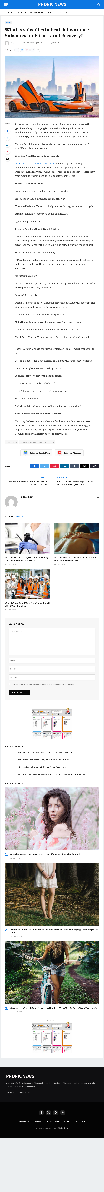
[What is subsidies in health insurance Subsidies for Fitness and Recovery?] (52, 87)
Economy (21, 12)
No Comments (43, 43)
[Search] (98, 4)
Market (51, 12)
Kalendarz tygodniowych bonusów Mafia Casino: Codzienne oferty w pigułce (50, 774)
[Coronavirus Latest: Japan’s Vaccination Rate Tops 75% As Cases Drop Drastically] (52, 972)
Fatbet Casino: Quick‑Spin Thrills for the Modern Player (41, 767)
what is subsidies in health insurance (34, 163)
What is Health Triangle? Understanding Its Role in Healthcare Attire (26, 559)
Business (7, 12)
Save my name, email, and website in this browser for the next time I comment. (43, 684)
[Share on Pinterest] (27, 50)
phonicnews (11, 442)
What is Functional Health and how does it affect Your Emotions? (27, 604)
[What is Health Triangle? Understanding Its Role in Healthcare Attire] (27, 538)
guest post (17, 43)
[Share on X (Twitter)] (22, 50)
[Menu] (6, 4)
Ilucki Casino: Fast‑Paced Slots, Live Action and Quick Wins (42, 759)
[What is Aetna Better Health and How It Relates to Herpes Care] (76, 538)
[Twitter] (7, 138)
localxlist (64, 1128)
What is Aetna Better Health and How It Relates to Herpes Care (75, 559)
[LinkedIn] (7, 144)
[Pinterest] (7, 151)
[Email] (7, 158)
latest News (36, 12)
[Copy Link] (32, 50)
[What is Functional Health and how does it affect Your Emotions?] (27, 584)
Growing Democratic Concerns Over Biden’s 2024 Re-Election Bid (45, 854)
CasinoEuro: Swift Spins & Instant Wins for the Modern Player (44, 752)
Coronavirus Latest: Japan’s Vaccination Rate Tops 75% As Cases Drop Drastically (53, 1007)
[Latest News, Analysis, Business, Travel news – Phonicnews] (52, 4)
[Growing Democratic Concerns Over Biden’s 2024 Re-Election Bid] (52, 819)
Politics (63, 12)
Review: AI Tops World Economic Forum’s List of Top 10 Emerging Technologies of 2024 (54, 931)
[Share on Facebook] (16, 50)
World (8, 22)
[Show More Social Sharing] (38, 50)
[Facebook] (7, 131)
